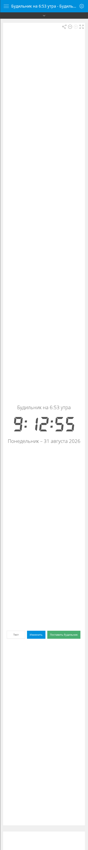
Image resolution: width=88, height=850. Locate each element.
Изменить (36, 634)
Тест (16, 634)
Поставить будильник (64, 634)
